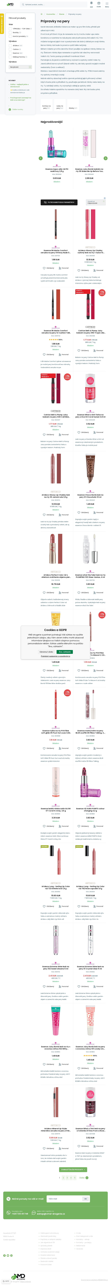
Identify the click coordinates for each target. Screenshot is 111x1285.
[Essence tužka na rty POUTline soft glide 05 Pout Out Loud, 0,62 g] (56, 704)
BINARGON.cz (103, 1280)
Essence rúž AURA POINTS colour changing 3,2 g (90, 810)
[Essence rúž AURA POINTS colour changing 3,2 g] (90, 782)
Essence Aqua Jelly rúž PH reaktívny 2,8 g (57, 170)
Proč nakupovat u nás (84, 1236)
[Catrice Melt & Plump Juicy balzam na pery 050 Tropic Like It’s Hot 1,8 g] (90, 304)
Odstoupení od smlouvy (50, 1233)
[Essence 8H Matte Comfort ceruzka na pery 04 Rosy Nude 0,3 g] (56, 224)
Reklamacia (80, 1246)
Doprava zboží (46, 1249)
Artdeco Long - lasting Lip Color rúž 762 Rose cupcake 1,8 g (90, 887)
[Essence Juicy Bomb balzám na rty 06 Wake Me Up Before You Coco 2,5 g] (89, 144)
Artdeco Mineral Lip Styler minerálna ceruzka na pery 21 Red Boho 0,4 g (56, 1130)
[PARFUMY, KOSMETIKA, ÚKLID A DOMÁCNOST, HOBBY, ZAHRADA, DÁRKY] (41, 14)
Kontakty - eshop (82, 1239)
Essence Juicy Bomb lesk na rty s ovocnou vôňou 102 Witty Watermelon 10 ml (55, 1048)
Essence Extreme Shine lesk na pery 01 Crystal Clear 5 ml (90, 968)
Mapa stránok (25, 1282)
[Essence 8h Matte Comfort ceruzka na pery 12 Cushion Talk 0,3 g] (56, 304)
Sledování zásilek (47, 1261)
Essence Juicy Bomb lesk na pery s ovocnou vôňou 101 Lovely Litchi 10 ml (90, 1048)
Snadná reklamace (48, 1255)
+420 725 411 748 (20, 1213)
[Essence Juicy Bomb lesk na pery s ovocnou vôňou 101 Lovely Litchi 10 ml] (90, 1020)
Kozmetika (51, 14)
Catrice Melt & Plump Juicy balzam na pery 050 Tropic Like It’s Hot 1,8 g (90, 332)
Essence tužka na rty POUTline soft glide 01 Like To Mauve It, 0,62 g (90, 654)
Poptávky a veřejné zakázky (51, 1239)
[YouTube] (8, 1255)
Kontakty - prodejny (83, 1242)
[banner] (10, 5)
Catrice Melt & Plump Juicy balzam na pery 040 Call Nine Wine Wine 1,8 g (56, 416)
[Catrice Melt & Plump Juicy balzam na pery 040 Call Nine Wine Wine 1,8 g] (56, 388)
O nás (78, 1233)
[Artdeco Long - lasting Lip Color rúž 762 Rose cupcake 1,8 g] (90, 860)
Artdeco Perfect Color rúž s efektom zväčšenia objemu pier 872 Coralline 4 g (56, 576)
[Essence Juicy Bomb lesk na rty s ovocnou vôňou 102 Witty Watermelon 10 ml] (56, 1020)
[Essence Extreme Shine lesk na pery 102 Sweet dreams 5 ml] (56, 940)
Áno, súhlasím (65, 652)
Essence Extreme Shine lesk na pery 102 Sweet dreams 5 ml (55, 968)
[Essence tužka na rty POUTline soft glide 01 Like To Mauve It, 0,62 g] (90, 626)
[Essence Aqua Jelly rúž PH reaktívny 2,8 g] (57, 144)
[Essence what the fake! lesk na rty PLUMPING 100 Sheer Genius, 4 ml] (90, 549)
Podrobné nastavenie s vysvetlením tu (55, 656)
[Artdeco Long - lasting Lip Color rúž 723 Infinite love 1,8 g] (56, 860)
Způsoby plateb (46, 1246)
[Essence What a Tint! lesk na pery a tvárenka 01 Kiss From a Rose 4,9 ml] (90, 1102)
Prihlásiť (85, 1198)
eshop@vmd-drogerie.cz (51, 1213)
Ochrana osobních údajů (50, 1252)
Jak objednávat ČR (48, 1242)
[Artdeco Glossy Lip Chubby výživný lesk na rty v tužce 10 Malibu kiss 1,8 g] (90, 224)
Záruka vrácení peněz (49, 1258)
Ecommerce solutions (89, 1280)
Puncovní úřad (46, 1264)
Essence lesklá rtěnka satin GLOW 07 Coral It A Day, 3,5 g (56, 810)
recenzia (79, 1249)
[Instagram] (11, 1255)
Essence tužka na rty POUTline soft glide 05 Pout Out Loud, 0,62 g (55, 732)
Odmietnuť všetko (46, 652)
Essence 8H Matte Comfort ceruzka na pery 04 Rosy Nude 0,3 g (56, 251)
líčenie (61, 14)
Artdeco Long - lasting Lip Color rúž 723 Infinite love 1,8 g (56, 887)
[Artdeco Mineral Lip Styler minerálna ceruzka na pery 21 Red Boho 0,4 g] (56, 1102)
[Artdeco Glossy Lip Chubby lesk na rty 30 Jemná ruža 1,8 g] (56, 468)
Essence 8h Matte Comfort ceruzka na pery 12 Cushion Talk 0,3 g (56, 332)
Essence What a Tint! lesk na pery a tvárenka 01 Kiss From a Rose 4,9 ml (90, 1130)
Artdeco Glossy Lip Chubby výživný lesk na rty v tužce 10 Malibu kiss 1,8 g (90, 251)
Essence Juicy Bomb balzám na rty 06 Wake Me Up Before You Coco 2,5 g (89, 170)
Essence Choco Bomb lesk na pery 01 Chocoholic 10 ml (90, 496)
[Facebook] (4, 1255)
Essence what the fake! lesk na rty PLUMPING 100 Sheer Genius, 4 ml (90, 576)
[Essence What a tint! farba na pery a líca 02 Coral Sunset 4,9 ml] (90, 388)
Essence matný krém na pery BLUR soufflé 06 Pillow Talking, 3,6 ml (90, 732)
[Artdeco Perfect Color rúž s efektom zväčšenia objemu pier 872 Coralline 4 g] (56, 549)
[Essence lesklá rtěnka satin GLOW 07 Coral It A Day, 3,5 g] (56, 782)
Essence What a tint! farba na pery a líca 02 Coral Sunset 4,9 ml (90, 416)
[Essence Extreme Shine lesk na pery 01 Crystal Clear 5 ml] (90, 940)
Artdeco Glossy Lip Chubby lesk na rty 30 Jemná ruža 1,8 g (56, 496)
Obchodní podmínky (48, 1236)
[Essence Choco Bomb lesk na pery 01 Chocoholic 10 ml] (90, 468)
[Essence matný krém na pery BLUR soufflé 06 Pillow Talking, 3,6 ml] (90, 704)
